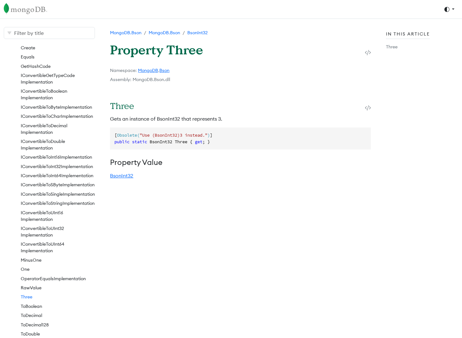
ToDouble (30, 334)
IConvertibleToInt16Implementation (56, 157)
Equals (28, 57)
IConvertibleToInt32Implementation (57, 166)
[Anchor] (142, 106)
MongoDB (148, 70)
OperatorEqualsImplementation (53, 278)
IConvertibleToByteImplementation (56, 107)
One (25, 269)
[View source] (368, 52)
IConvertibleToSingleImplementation (58, 194)
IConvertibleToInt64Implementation (57, 175)
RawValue (31, 288)
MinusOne (31, 260)
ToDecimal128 (35, 325)
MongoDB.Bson (125, 32)
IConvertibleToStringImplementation (58, 203)
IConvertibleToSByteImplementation (58, 185)
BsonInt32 (197, 32)
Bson (164, 70)
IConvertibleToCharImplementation (57, 116)
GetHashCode (36, 66)
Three (26, 297)
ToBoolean (31, 306)
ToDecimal (31, 315)
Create (28, 48)
